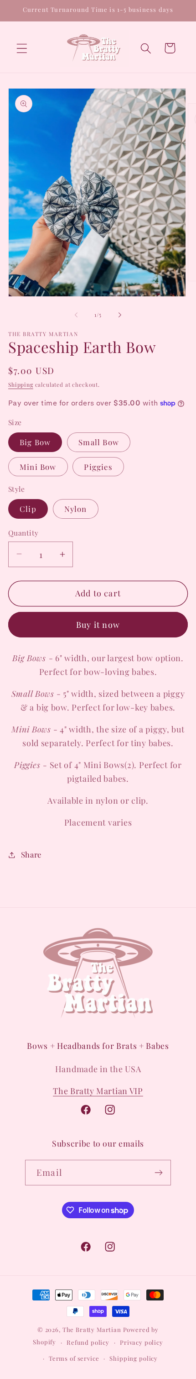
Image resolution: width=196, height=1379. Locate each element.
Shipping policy (133, 1358)
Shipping (20, 384)
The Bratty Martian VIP (98, 1090)
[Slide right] (120, 315)
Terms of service (74, 1358)
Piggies (98, 467)
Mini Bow (38, 467)
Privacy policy (141, 1342)
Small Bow (98, 442)
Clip (28, 509)
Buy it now (98, 624)
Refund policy (88, 1342)
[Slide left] (76, 315)
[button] (22, 48)
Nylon (75, 509)
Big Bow (35, 442)
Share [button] (31, 854)
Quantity (23, 532)
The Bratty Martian (91, 1329)
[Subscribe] (158, 1172)
